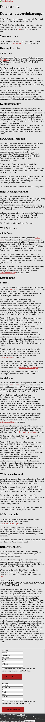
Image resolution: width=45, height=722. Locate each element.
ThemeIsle (21, 715)
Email (4, 659)
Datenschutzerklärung (8, 273)
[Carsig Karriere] (6, 1)
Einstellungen (29, 721)
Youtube (12, 289)
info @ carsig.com (16, 43)
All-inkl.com (4, 60)
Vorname (5, 650)
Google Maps (14, 385)
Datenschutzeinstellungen (28, 368)
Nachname (6, 655)
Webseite (5, 664)
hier (19, 29)
